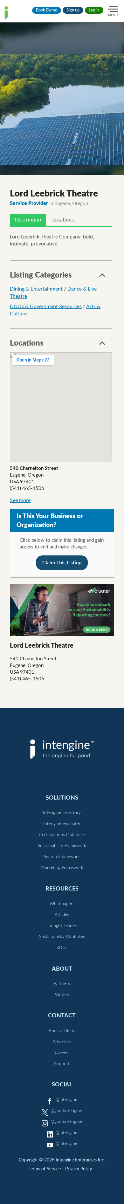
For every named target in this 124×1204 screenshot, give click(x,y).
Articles (62, 914)
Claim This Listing (61, 562)
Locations (63, 219)
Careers (62, 1052)
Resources (62, 888)
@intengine (66, 1099)
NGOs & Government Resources (46, 306)
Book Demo (46, 10)
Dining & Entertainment (36, 289)
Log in (94, 10)
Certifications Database (62, 835)
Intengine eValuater (61, 824)
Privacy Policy (78, 1169)
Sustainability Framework (62, 845)
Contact (62, 1015)
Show (102, 276)
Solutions (62, 798)
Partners (62, 983)
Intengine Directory (62, 812)
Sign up (72, 10)
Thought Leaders (62, 926)
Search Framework (62, 857)
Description (28, 219)
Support (62, 1064)
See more (20, 500)
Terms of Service (45, 1169)
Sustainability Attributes (62, 936)
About (62, 969)
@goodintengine (66, 1111)
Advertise (62, 1042)
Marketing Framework (62, 867)
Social (62, 1084)
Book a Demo (62, 1031)
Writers (62, 995)
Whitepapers (62, 904)
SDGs (62, 948)
